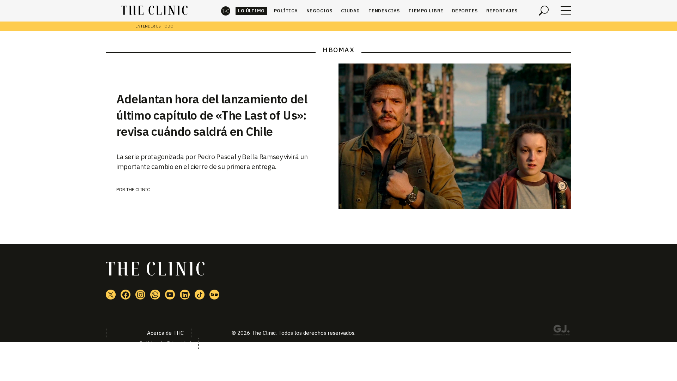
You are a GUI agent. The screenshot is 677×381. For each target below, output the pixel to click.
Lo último (251, 11)
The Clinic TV (170, 295)
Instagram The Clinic (140, 295)
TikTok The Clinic (200, 295)
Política (286, 11)
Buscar (544, 11)
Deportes (465, 11)
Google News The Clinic (214, 295)
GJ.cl (561, 331)
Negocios (319, 11)
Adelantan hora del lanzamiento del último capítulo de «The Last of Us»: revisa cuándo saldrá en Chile (211, 115)
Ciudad (350, 11)
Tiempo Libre (426, 11)
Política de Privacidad (165, 343)
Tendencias (384, 11)
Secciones (566, 10)
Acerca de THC (165, 332)
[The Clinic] (154, 10)
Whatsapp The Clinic (155, 295)
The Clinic (225, 11)
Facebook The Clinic (125, 295)
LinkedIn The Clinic (185, 295)
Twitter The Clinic (111, 295)
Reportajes (502, 11)
